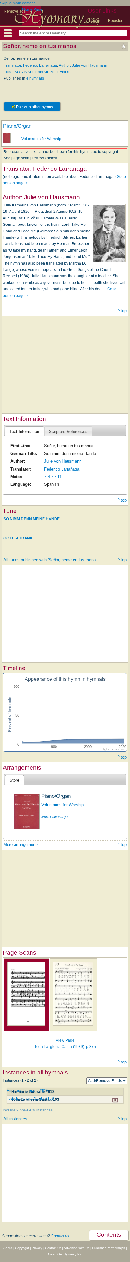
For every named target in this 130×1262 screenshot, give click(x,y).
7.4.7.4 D (52, 476)
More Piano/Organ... (56, 817)
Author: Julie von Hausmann (83, 65)
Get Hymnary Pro (69, 1254)
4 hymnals (35, 78)
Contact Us (53, 1248)
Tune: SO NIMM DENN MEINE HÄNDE (37, 72)
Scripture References (68, 431)
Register (115, 20)
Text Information (24, 431)
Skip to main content (17, 3)
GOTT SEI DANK (18, 538)
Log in (95, 20)
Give (51, 1254)
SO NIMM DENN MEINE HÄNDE (31, 519)
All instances (15, 1119)
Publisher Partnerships (108, 1248)
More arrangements (21, 844)
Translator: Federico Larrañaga (30, 65)
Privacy (37, 1248)
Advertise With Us (76, 1248)
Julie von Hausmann (62, 461)
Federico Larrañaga (61, 469)
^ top (122, 310)
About (7, 1248)
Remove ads (15, 11)
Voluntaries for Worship (41, 139)
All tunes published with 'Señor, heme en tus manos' (50, 559)
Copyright (22, 1248)
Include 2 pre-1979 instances (28, 1110)
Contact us (60, 1236)
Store (14, 780)
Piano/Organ (17, 126)
